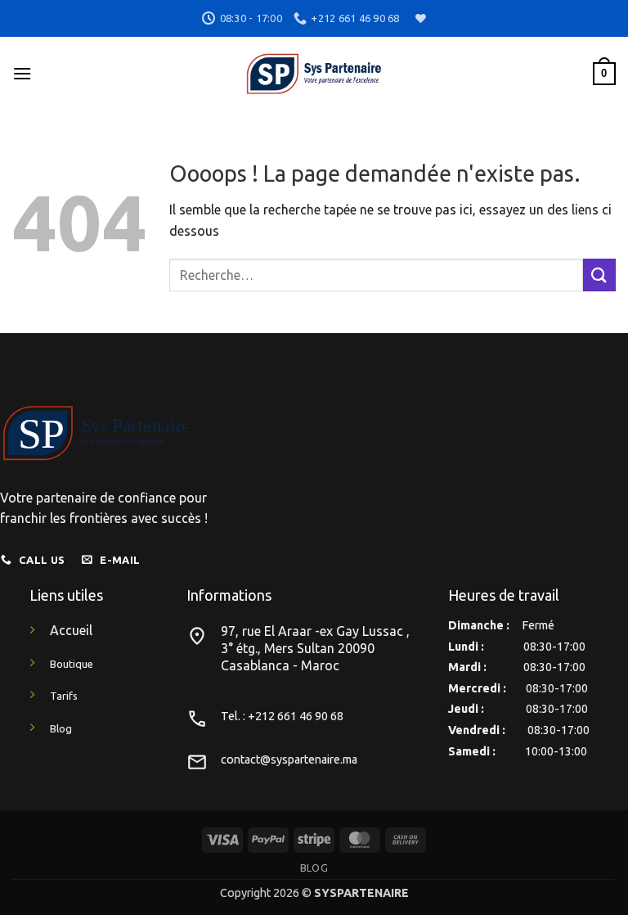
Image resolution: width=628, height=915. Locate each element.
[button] (22, 73)
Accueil (71, 630)
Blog (314, 868)
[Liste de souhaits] (418, 18)
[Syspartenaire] (314, 73)
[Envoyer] (599, 275)
